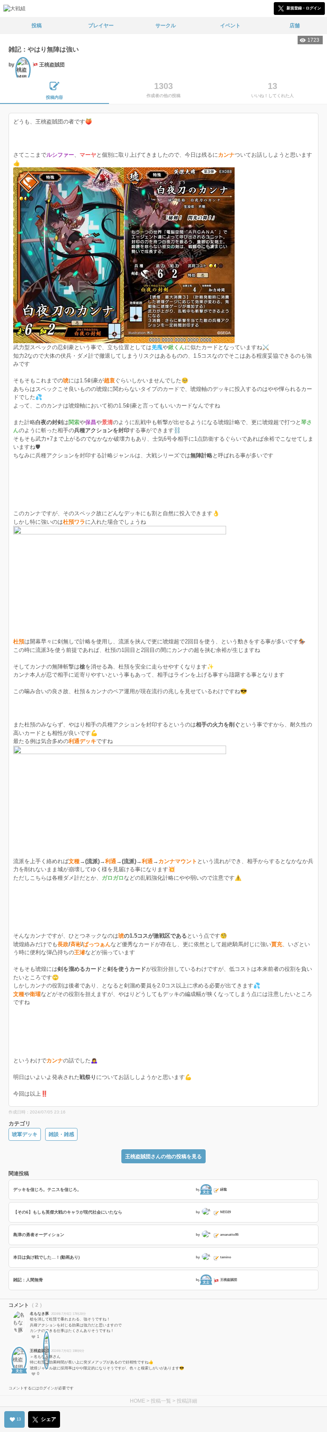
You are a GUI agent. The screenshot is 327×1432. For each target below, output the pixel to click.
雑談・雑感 (61, 1134)
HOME (137, 1401)
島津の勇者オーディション (38, 1234)
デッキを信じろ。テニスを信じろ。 (47, 1189)
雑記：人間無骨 (28, 1279)
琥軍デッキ (24, 1134)
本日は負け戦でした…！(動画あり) (46, 1257)
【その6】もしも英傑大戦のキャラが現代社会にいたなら (67, 1212)
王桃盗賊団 (39, 1351)
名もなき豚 (39, 1313)
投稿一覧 (161, 1401)
